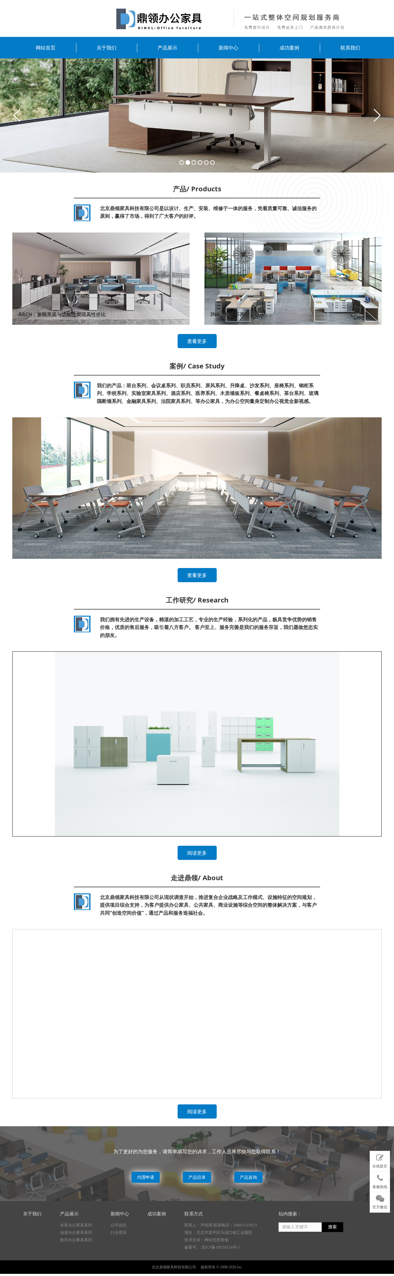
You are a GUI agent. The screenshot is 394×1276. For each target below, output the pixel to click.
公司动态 (119, 1225)
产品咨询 (248, 1177)
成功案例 (289, 47)
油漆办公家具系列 (76, 1232)
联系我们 (350, 47)
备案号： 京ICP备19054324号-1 (212, 1247)
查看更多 (197, 341)
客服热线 (379, 1187)
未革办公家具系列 (76, 1225)
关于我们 (106, 47)
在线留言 (379, 1166)
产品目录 (197, 1177)
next (376, 115)
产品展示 (167, 47)
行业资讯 (119, 1232)
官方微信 (379, 1207)
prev (17, 115)
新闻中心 (228, 47)
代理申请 (145, 1177)
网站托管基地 (216, 1240)
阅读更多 (197, 852)
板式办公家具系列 (76, 1240)
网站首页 (45, 47)
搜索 (332, 1227)
